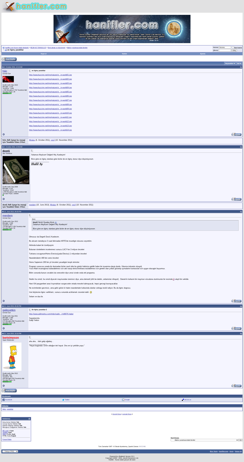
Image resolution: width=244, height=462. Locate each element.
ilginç (4, 409)
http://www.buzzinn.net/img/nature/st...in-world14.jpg (50, 130)
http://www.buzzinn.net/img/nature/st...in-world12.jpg (50, 121)
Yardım (124, 54)
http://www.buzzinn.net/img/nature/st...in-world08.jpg (50, 104)
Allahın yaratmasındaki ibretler (77, 47)
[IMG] (4, 434)
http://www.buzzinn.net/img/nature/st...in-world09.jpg (50, 109)
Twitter (67, 399)
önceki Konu (117, 414)
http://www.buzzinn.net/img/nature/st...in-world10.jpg (50, 113)
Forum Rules (7, 439)
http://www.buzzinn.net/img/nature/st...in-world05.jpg (50, 92)
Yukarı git (238, 451)
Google (127, 399)
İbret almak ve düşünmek (56, 47)
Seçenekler (229, 63)
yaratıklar (10, 409)
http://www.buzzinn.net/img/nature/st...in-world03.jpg (50, 83)
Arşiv (231, 451)
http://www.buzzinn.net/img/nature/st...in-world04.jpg (50, 88)
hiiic (5, 71)
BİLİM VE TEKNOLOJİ (38, 47)
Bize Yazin (214, 451)
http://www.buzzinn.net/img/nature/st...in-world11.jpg (50, 117)
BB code (5, 431)
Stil (238, 63)
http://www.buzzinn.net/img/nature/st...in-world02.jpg (50, 79)
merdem (32, 205)
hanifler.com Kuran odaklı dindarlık (17, 47)
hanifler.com (223, 451)
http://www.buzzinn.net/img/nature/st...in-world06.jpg (50, 96)
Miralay (32, 140)
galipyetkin (9, 310)
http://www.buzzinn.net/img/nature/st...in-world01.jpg (50, 75)
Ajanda (202, 54)
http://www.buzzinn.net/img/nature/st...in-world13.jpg (50, 126)
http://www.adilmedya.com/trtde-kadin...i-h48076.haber (51, 314)
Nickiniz (215, 47)
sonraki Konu (126, 414)
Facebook (8, 399)
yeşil (53, 140)
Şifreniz (215, 50)
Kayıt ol (43, 54)
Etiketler (5, 406)
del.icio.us (187, 399)
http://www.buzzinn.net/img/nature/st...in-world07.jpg (50, 100)
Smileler (5, 432)
